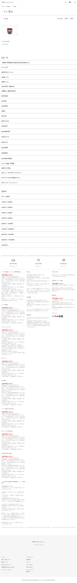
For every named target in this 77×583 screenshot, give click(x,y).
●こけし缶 (5, 67)
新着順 (71, 18)
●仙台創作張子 (6, 131)
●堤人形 (4, 116)
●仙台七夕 (5, 142)
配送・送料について (6, 559)
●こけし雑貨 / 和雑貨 (8, 163)
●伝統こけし (5, 77)
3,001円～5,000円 (7, 213)
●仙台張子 (5, 126)
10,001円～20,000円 (8, 229)
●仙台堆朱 (5, 106)
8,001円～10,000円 (7, 223)
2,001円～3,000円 (7, 207)
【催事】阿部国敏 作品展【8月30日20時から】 (16, 62)
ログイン (28, 562)
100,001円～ (5, 245)
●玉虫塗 (8, 6)
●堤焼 (3, 111)
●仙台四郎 (5, 147)
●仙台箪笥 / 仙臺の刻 (8, 86)
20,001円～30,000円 (8, 234)
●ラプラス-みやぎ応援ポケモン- (11, 177)
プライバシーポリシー (7, 569)
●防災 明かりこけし (8, 72)
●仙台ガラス (5, 137)
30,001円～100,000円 (8, 240)
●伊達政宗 (5, 153)
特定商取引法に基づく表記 (8, 567)
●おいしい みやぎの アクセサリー (12, 173)
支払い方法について (6, 564)
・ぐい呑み (14, 6)
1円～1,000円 (6, 196)
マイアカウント (30, 557)
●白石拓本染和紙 (7, 158)
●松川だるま (5, 121)
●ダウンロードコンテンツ (9, 183)
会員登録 (28, 559)
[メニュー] (74, 2)
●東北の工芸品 (6, 168)
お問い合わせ (29, 567)
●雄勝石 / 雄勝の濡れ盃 (9, 91)
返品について (5, 562)
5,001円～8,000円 (7, 218)
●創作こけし (5, 82)
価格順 (66, 18)
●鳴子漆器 (5, 96)
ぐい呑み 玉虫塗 (5, 41)
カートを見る (29, 564)
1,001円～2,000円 (7, 202)
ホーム (3, 6)
